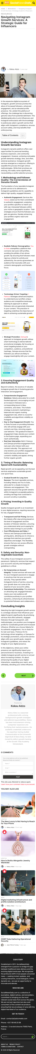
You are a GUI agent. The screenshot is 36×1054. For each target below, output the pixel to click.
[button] (2, 3)
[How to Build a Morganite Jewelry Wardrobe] (18, 844)
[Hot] (4, 832)
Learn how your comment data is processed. (18, 784)
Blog (2, 936)
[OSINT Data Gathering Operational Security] (18, 922)
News (2, 897)
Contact (20, 1046)
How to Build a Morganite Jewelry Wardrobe (15, 862)
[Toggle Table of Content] (21, 135)
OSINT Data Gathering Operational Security (16, 940)
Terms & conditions (8, 1046)
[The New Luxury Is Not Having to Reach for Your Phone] (18, 804)
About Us (4, 1044)
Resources (6, 14)
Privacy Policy (15, 1044)
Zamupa (24, 337)
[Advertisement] (18, 48)
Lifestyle (4, 819)
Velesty (7, 200)
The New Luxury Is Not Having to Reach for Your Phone (18, 822)
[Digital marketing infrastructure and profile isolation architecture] (18, 883)
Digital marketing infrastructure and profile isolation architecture (16, 901)
